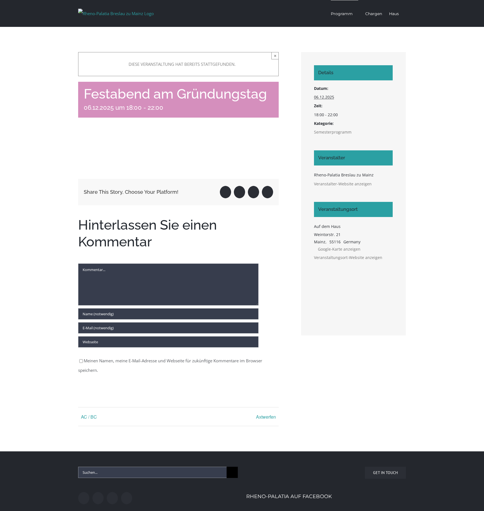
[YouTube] (126, 498)
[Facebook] (83, 498)
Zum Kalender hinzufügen (112, 146)
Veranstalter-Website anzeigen (343, 183)
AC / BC (89, 417)
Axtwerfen (266, 417)
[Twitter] (98, 498)
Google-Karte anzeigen (339, 249)
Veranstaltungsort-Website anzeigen (348, 257)
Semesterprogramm (333, 132)
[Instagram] (112, 498)
